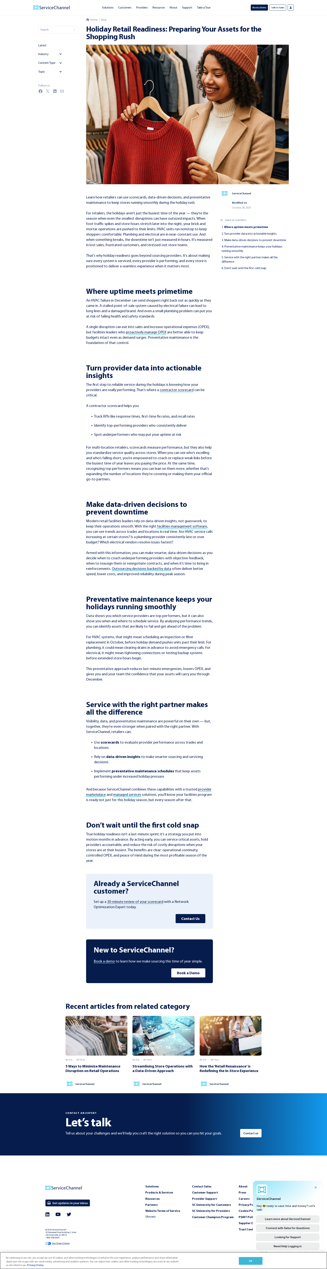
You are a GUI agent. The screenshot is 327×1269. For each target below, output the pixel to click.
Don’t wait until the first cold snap (245, 268)
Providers (142, 7)
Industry (43, 54)
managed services (127, 794)
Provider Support (204, 1199)
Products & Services (159, 1192)
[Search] (74, 29)
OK (250, 1260)
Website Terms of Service (162, 1211)
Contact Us (190, 918)
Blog (103, 19)
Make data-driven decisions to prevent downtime (255, 240)
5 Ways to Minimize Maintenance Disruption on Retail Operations (92, 1068)
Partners (151, 1205)
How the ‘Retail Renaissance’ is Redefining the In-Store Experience (229, 1068)
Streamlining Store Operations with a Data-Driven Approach (162, 1068)
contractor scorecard (177, 389)
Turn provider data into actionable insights (250, 233)
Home (93, 19)
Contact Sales (201, 1186)
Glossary (150, 1216)
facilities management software (182, 526)
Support (187, 7)
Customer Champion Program (213, 1217)
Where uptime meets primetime (246, 227)
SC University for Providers (211, 1211)
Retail (80, 1060)
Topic (41, 71)
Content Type (46, 63)
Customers (125, 7)
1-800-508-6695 (52, 1237)
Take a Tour (204, 7)
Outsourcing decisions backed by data (141, 568)
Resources (158, 7)
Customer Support (205, 1192)
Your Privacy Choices (61, 1243)
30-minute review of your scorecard (135, 901)
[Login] (291, 8)
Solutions (108, 7)
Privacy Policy (35, 1265)
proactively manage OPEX (146, 332)
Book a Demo (188, 972)
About (173, 7)
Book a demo (104, 961)
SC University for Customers (211, 1205)
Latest (42, 45)
